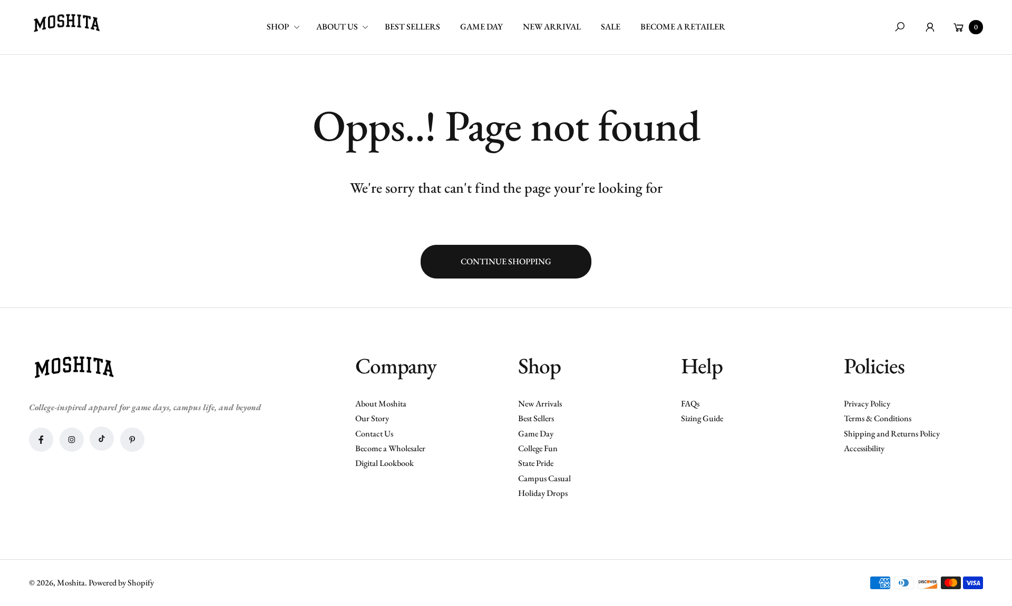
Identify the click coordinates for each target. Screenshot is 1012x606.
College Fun (538, 448)
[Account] (930, 27)
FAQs (690, 403)
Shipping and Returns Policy (892, 433)
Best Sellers (536, 418)
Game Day (535, 433)
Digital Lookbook (384, 463)
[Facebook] (41, 440)
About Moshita (380, 403)
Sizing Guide (702, 418)
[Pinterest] (132, 440)
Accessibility (864, 448)
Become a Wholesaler (390, 448)
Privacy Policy (867, 403)
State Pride (535, 463)
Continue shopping (506, 261)
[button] (287, 27)
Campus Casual (544, 478)
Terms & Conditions (877, 418)
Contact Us (374, 433)
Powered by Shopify (121, 582)
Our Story (372, 418)
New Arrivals (540, 403)
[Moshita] (66, 23)
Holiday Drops (543, 493)
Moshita (71, 582)
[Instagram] (72, 440)
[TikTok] (102, 438)
